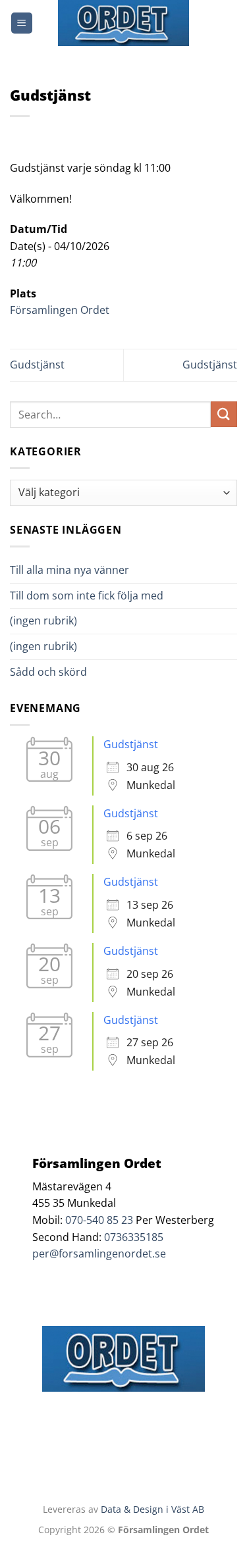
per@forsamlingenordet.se (99, 1253)
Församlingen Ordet (59, 310)
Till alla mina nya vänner (81, 570)
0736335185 (133, 1237)
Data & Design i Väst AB (152, 1509)
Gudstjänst (37, 364)
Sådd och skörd (48, 672)
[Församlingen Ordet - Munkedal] (124, 23)
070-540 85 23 (99, 1220)
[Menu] (21, 23)
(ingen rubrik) (43, 620)
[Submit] (224, 414)
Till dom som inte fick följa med (86, 595)
